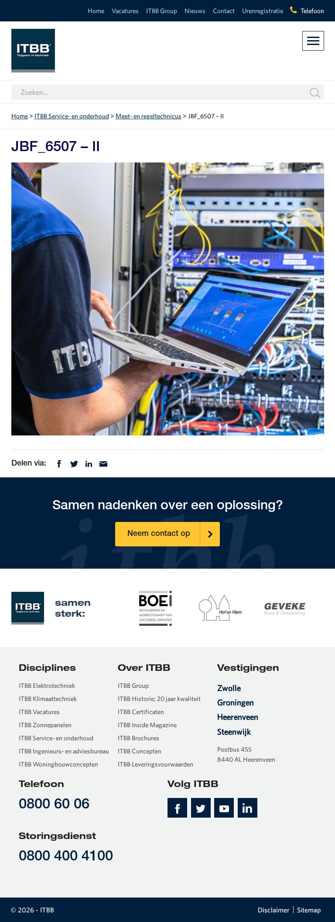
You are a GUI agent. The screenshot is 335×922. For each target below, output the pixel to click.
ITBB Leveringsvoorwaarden (155, 764)
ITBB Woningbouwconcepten (58, 764)
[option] (155, 608)
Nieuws (195, 10)
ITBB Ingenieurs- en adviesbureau (64, 751)
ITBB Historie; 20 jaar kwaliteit (159, 698)
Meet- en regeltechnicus (148, 116)
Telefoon (312, 10)
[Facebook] (59, 463)
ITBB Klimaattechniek (48, 698)
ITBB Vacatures (39, 711)
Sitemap (309, 910)
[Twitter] (74, 463)
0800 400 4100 (66, 857)
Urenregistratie (262, 10)
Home (96, 10)
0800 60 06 (54, 805)
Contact (224, 10)
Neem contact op (158, 534)
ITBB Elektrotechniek (47, 685)
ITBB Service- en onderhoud (71, 116)
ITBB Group (161, 10)
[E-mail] (103, 463)
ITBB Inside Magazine (147, 725)
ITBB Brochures (138, 738)
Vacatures (125, 10)
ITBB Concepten (139, 751)
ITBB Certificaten (141, 711)
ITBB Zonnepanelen (45, 725)
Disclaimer (274, 910)
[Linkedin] (88, 463)
